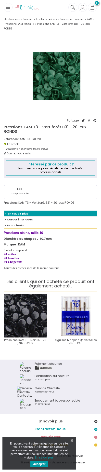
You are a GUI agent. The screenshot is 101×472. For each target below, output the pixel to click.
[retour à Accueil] (5, 19)
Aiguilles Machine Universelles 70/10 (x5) (76, 341)
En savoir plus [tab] (18, 214)
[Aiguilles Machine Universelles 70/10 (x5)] (75, 315)
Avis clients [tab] (15, 225)
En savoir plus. (44, 457)
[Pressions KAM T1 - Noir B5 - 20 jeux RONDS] (25, 315)
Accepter (39, 464)
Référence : (11, 139)
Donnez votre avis (18, 153)
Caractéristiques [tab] (20, 219)
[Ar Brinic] (27, 7)
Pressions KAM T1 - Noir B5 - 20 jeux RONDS (25, 341)
